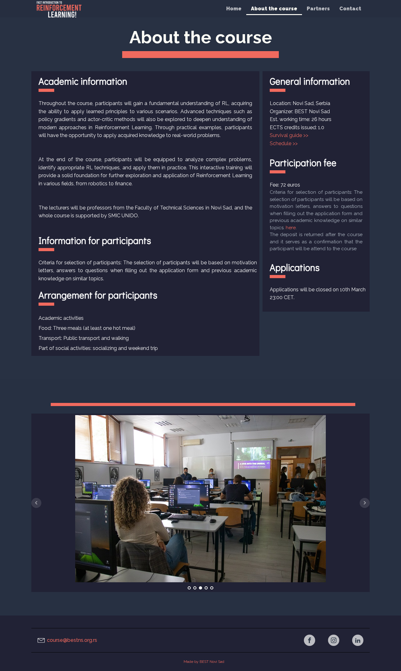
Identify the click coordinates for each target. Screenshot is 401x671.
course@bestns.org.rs (72, 640)
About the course (274, 9)
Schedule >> (284, 143)
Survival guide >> (289, 135)
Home (234, 9)
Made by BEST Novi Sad (204, 661)
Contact (350, 9)
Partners (318, 9)
